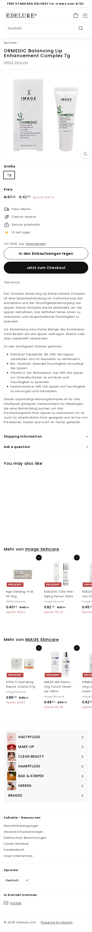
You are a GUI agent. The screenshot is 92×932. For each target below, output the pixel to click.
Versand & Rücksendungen (23, 832)
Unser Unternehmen (18, 856)
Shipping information (23, 436)
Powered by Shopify (57, 922)
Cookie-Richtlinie (16, 844)
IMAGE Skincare (16, 62)
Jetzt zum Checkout (46, 267)
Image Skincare (42, 549)
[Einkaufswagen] (75, 15)
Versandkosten (36, 243)
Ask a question (17, 447)
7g (9, 175)
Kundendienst (14, 850)
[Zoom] (85, 154)
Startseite (10, 43)
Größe (9, 166)
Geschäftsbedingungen (21, 826)
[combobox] (46, 28)
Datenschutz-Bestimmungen (25, 838)
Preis (8, 189)
